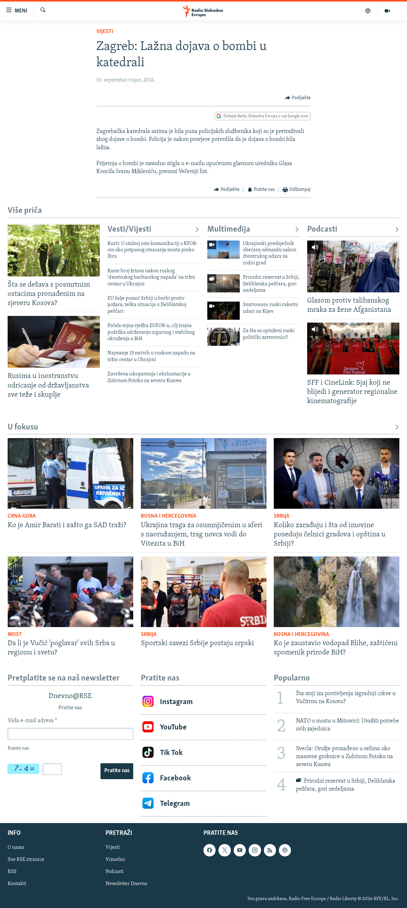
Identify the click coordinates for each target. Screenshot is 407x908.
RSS (12, 872)
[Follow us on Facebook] (210, 850)
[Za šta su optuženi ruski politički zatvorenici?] (223, 337)
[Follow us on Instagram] (255, 850)
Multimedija (228, 229)
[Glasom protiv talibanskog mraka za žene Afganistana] (353, 266)
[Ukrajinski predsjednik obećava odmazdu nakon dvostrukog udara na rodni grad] (223, 250)
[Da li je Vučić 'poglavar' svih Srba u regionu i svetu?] (70, 591)
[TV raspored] (285, 850)
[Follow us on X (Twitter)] (224, 850)
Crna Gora (22, 516)
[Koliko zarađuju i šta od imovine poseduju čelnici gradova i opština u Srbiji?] (336, 473)
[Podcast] (368, 10)
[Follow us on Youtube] (240, 850)
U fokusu (23, 427)
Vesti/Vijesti (129, 229)
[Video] (387, 10)
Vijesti (104, 32)
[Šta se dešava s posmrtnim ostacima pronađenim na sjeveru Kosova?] (54, 250)
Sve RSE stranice (26, 860)
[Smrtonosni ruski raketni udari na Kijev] (223, 311)
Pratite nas (116, 771)
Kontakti (17, 884)
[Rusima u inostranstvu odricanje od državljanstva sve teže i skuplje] (54, 342)
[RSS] (270, 850)
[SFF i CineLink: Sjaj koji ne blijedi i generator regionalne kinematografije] (353, 348)
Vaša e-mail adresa (32, 721)
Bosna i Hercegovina (168, 516)
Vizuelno (115, 860)
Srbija (281, 516)
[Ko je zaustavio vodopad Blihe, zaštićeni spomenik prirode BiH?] (336, 591)
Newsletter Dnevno (126, 884)
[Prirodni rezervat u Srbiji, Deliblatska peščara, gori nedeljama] (223, 283)
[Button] (298, 98)
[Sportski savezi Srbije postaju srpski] (203, 591)
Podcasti (322, 229)
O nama (16, 847)
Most (15, 635)
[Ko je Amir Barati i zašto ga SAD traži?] (70, 473)
